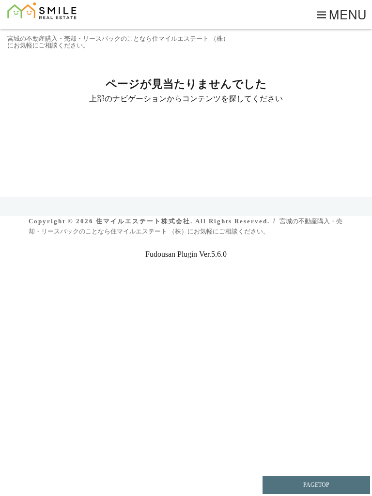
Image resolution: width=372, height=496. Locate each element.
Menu (348, 14)
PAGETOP (316, 484)
